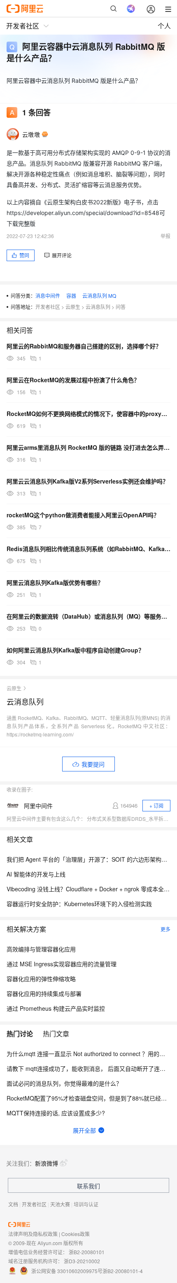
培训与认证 (86, 1204)
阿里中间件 (38, 806)
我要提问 (93, 764)
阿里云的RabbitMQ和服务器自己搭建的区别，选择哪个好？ (84, 346)
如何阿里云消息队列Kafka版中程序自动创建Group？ (75, 650)
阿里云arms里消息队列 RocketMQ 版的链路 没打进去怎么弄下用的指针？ (88, 447)
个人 (164, 25)
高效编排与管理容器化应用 (41, 949)
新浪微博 (46, 1163)
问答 (121, 306)
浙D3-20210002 (82, 1260)
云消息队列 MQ (99, 295)
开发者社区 (47, 306)
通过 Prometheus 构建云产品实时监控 (56, 1008)
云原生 (72, 306)
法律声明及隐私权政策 (33, 1233)
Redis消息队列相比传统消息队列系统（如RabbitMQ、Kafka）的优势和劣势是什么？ (88, 549)
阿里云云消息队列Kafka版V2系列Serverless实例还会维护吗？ (87, 481)
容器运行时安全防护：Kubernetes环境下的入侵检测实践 (79, 904)
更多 (165, 928)
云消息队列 (98, 306)
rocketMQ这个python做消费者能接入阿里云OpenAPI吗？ (83, 515)
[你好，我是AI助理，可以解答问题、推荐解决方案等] (131, 8)
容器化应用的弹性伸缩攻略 (41, 979)
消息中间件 (47, 295)
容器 (71, 295)
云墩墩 (31, 134)
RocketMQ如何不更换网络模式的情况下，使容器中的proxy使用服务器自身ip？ (88, 413)
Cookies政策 (75, 1233)
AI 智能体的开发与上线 (36, 874)
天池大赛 (60, 1204)
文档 (13, 1204)
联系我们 (88, 1186)
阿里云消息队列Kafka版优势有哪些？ (55, 582)
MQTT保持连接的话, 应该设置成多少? (56, 1113)
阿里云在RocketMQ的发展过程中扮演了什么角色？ (73, 380)
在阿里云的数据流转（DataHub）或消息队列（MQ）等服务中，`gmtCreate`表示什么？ (88, 616)
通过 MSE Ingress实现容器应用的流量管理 (61, 964)
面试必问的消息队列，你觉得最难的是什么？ (64, 1083)
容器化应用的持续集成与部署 (44, 993)
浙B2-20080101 (87, 1251)
